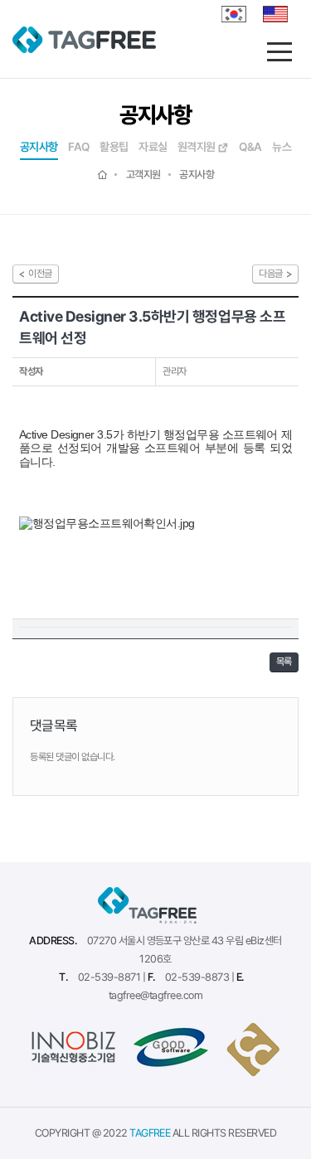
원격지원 (197, 147)
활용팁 (114, 147)
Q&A (250, 147)
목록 (284, 661)
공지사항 (39, 147)
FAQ (78, 147)
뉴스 (281, 147)
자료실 (152, 147)
